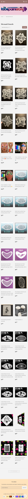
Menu (4, 1)
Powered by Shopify (19, 494)
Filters (24, 27)
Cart (26, 1)
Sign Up (24, 487)
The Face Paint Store (11, 494)
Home (2, 16)
